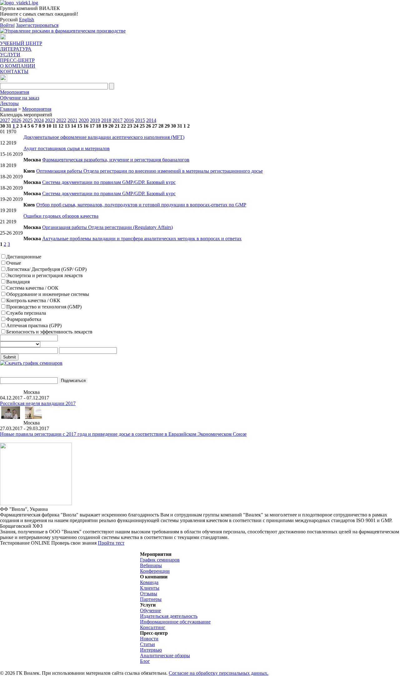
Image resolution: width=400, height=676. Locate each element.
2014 (151, 120)
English (26, 19)
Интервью (151, 650)
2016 (129, 120)
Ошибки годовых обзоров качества (60, 216)
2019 (95, 120)
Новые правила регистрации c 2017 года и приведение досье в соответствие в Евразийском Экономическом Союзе (123, 434)
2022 (61, 120)
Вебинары (151, 565)
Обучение (150, 610)
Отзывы (148, 593)
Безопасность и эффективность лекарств (49, 331)
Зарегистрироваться (37, 25)
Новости (149, 638)
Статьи (147, 644)
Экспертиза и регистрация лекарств (44, 275)
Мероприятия (14, 92)
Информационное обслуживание (175, 621)
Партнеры (151, 599)
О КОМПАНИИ (17, 66)
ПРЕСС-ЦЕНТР (17, 60)
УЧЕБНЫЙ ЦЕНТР (21, 43)
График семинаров (160, 559)
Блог (145, 661)
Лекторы (9, 103)
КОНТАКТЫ (14, 71)
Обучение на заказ (19, 97)
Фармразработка (23, 319)
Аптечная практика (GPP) (34, 325)
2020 (84, 120)
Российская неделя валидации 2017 (38, 403)
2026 (16, 120)
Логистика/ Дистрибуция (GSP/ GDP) (46, 269)
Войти (7, 25)
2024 (39, 120)
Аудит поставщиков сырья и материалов (66, 148)
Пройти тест (111, 543)
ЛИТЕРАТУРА (16, 49)
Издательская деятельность (169, 616)
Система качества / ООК (32, 288)
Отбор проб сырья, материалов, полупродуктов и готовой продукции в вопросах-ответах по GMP (141, 204)
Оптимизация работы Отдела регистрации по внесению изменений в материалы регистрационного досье (149, 171)
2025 (27, 120)
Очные (13, 263)
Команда (149, 582)
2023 (50, 120)
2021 (73, 120)
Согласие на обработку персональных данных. (218, 673)
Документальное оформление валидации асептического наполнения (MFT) (103, 137)
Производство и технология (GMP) (44, 306)
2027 (5, 120)
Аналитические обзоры (165, 655)
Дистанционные (23, 256)
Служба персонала (26, 313)
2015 (140, 120)
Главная (8, 109)
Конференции (155, 571)
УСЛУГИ (10, 54)
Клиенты (149, 588)
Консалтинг (152, 627)
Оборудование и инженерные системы (47, 294)
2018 (106, 120)
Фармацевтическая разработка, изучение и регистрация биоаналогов (115, 159)
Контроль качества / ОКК (33, 300)
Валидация (18, 281)
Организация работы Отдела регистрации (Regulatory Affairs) (107, 227)
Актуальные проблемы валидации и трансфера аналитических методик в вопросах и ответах (142, 238)
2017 (117, 120)
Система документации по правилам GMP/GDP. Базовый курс (109, 182)
